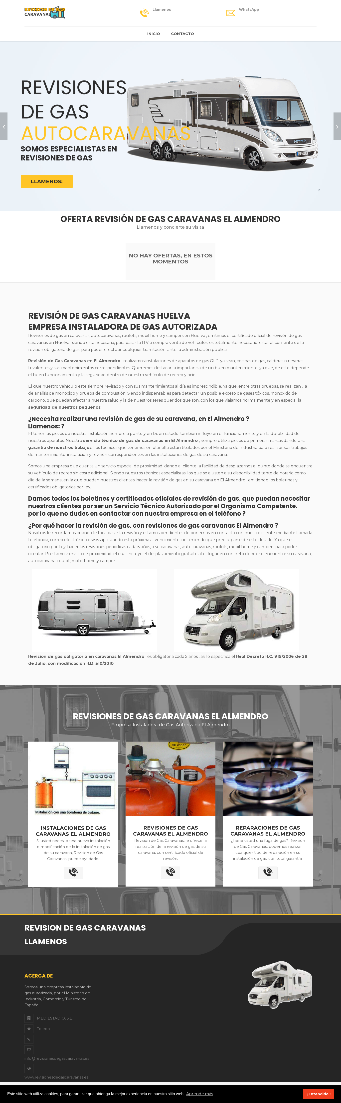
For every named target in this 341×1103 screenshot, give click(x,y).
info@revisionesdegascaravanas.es (56, 1058)
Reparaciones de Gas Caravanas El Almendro (267, 831)
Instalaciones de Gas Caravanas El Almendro (73, 831)
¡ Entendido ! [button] (319, 1094)
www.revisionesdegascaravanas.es (56, 1077)
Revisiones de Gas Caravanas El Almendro (170, 831)
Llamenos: (47, 181)
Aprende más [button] (199, 1094)
